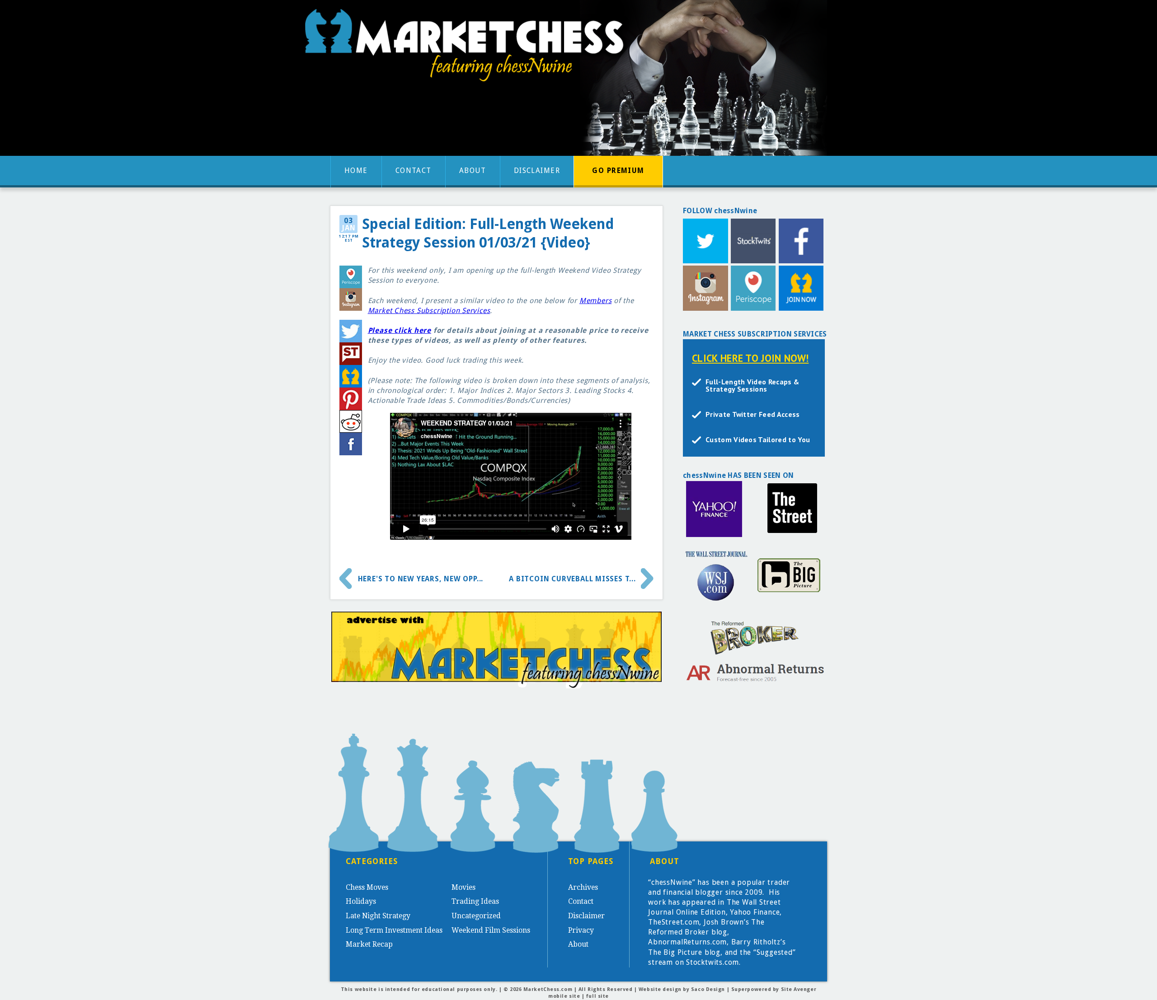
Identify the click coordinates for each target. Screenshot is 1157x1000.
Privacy (581, 930)
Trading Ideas (475, 901)
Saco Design (708, 989)
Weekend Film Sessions (491, 930)
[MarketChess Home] (467, 48)
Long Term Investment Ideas (394, 930)
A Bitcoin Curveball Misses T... (572, 579)
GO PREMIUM (618, 170)
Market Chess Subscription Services (429, 310)
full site (597, 996)
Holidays (361, 901)
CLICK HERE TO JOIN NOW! (750, 357)
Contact (413, 170)
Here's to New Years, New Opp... (421, 579)
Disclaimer (537, 170)
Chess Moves (367, 887)
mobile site (564, 996)
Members (595, 300)
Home (356, 170)
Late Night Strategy (378, 915)
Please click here (399, 330)
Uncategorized (476, 915)
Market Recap (369, 944)
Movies (463, 887)
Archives (583, 887)
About (472, 170)
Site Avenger (799, 989)
